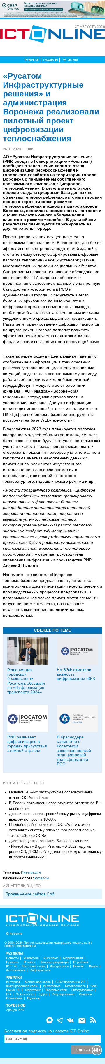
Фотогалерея (15, 970)
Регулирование (63, 994)
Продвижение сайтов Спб (29, 894)
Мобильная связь (38, 982)
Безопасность (75, 986)
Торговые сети (56, 990)
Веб (93, 986)
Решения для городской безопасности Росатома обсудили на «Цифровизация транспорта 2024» (26, 680)
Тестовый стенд (34, 966)
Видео (93, 966)
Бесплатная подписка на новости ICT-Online (46, 1031)
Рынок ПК (13, 990)
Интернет (13, 982)
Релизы (78, 966)
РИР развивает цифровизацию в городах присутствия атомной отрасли (27, 744)
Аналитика (31, 958)
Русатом (42, 878)
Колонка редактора (55, 962)
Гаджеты (33, 998)
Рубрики (32, 59)
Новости (12, 958)
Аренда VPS (15, 1010)
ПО (8, 994)
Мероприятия (73, 958)
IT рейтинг (80, 962)
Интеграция (31, 872)
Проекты (12, 962)
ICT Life (11, 966)
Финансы (85, 994)
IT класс (30, 962)
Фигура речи (59, 966)
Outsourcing (24, 994)
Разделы (50, 59)
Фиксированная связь (22, 986)
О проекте (14, 933)
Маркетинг (33, 990)
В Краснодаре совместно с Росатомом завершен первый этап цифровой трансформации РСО (74, 750)
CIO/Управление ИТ (70, 982)
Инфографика (40, 970)
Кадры (42, 994)
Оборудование (82, 990)
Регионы (70, 59)
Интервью (50, 958)
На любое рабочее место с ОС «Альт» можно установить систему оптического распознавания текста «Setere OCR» (51, 829)
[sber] (52, 9)
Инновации (14, 998)
